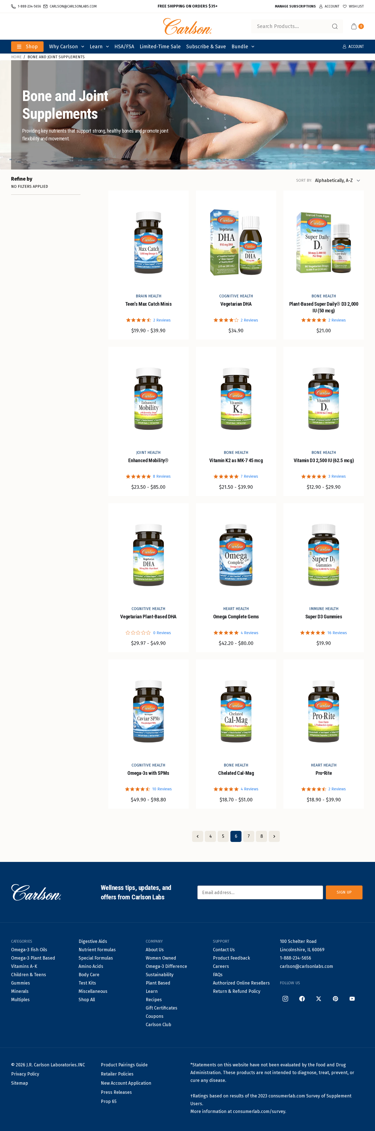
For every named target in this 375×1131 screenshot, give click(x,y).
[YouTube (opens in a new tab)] (352, 998)
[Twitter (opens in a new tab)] (318, 998)
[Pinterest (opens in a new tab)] (335, 998)
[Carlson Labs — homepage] (36, 892)
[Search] (335, 26)
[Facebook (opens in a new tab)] (302, 998)
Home (16, 57)
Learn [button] (96, 47)
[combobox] (297, 26)
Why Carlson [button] (63, 47)
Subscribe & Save (206, 47)
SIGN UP (344, 892)
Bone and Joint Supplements (56, 57)
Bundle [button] (239, 47)
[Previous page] (197, 836)
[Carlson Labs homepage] (188, 26)
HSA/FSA (124, 47)
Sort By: (304, 180)
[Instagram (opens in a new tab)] (285, 998)
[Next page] (274, 836)
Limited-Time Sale (160, 47)
